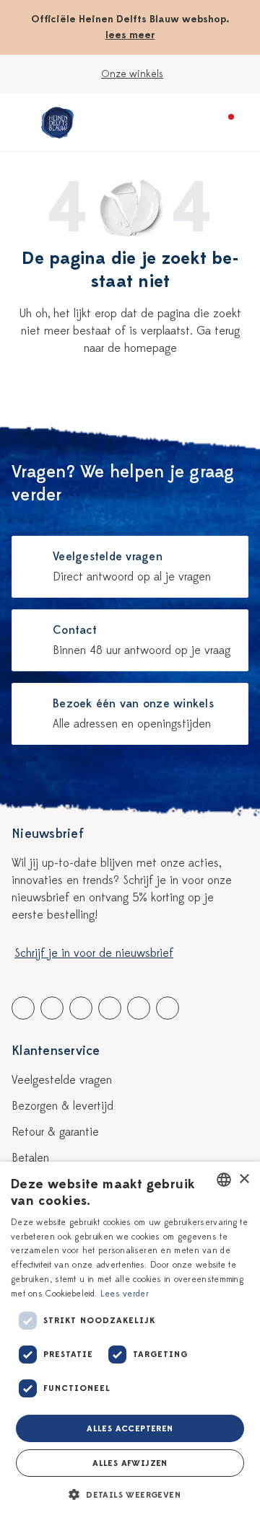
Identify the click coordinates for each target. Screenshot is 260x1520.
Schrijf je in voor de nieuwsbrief (93, 953)
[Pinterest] (138, 1008)
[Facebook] (23, 1008)
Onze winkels (132, 74)
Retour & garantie (55, 1132)
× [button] (243, 1179)
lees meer (130, 35)
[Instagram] (167, 1008)
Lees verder (124, 1293)
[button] (130, 1494)
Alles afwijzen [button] (130, 1463)
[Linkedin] (80, 1008)
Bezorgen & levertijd (62, 1106)
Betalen (30, 1158)
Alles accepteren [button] (130, 1428)
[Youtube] (52, 1008)
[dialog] (130, 1341)
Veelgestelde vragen (62, 1080)
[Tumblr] (109, 1008)
